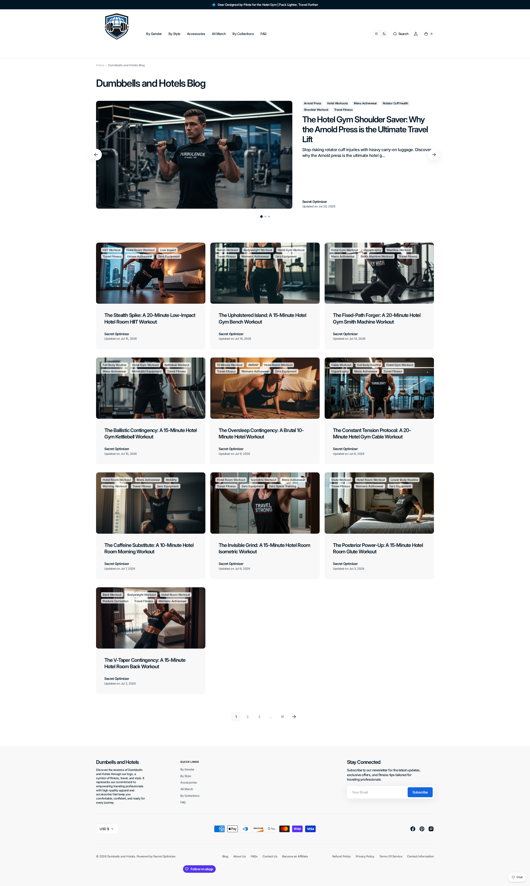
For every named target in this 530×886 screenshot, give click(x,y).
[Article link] (265, 155)
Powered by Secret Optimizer (156, 856)
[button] (401, 33)
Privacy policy (365, 856)
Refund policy (341, 856)
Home (100, 65)
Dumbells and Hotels (121, 856)
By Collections (189, 795)
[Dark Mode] (380, 33)
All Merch (186, 789)
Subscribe (420, 792)
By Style (185, 776)
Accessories (188, 782)
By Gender (187, 769)
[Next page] (294, 716)
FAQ (183, 802)
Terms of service (390, 856)
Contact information (420, 856)
